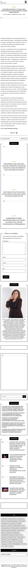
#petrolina (4, 539)
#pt (8, 539)
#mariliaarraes (16, 532)
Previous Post (6, 138)
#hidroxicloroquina (6, 530)
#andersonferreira (13, 518)
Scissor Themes (13, 566)
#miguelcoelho (5, 534)
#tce (14, 541)
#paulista (10, 537)
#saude (10, 541)
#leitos (3, 532)
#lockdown (8, 532)
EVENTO (14, 7)
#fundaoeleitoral (15, 528)
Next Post (23, 138)
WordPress (14, 567)
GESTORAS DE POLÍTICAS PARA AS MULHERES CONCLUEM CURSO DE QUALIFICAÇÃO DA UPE (14, 194)
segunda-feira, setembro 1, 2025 (18, 14)
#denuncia (4, 525)
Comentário (6, 241)
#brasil (3, 521)
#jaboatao (14, 530)
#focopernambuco (6, 528)
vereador (11, 546)
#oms (21, 534)
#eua (23, 525)
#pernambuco (21, 537)
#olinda (16, 534)
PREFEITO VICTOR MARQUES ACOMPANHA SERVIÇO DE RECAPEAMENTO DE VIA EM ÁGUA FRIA (13, 419)
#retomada (4, 541)
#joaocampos (21, 530)
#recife (20, 539)
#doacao (10, 525)
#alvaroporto (4, 518)
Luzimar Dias (7, 14)
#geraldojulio (23, 528)
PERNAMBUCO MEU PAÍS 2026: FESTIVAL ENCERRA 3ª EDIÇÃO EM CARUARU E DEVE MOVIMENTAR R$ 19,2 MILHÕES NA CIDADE (13, 425)
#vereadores (4, 544)
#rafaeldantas (14, 539)
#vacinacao (19, 541)
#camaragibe (22, 521)
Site (3, 268)
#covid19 (19, 523)
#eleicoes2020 (17, 525)
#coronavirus (12, 523)
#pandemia (4, 537)
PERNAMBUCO (16, 544)
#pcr (15, 537)
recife (6, 546)
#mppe (11, 534)
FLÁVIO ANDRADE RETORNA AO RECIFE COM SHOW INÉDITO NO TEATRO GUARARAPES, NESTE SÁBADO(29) (13, 414)
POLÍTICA (24, 544)
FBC (10, 544)
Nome (4, 257)
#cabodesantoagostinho (11, 521)
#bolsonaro (21, 518)
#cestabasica (5, 523)
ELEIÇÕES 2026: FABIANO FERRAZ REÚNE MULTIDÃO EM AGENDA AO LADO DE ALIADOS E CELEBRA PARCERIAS (14, 431)
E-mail (4, 262)
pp (2, 546)
